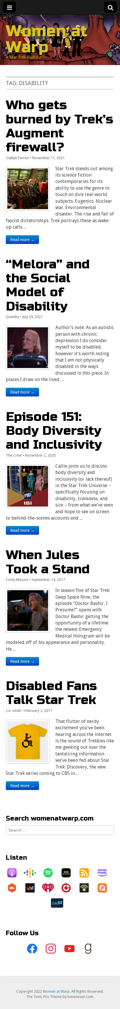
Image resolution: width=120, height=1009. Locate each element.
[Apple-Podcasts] (15, 872)
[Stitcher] (69, 872)
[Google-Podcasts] (33, 872)
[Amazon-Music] (105, 872)
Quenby (12, 317)
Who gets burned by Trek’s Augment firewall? (59, 126)
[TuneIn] (60, 903)
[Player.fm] (69, 888)
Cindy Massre (17, 579)
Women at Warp (46, 39)
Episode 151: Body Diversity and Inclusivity (54, 431)
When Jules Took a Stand (48, 562)
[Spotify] (51, 872)
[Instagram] (50, 949)
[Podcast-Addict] (105, 888)
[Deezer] (33, 888)
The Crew (14, 455)
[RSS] (87, 872)
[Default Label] (69, 949)
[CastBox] (15, 888)
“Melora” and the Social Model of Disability (48, 285)
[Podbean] (87, 888)
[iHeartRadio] (51, 888)
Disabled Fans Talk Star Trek (51, 693)
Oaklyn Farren (17, 158)
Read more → (22, 239)
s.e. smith (13, 710)
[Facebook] (32, 949)
